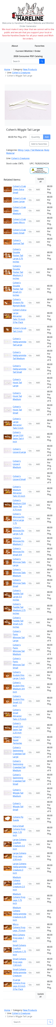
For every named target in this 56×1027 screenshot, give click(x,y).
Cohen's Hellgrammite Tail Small (19, 368)
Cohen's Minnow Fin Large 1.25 (18, 530)
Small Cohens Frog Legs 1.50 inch (19, 962)
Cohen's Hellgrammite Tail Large (19, 341)
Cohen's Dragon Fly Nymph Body (19, 302)
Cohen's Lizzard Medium (17, 464)
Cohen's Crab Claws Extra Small (19, 189)
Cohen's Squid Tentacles (17, 740)
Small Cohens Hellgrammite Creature (19, 972)
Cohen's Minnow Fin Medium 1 (18, 541)
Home (7, 69)
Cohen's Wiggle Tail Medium (18, 792)
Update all (40, 180)
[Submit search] (42, 61)
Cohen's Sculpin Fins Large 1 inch (19, 675)
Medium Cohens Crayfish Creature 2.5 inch (19, 883)
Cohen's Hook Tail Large (17, 382)
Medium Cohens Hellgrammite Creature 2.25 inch (19, 913)
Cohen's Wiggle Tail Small (18, 806)
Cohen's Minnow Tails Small (19, 583)
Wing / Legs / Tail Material (30, 150)
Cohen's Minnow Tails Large (19, 562)
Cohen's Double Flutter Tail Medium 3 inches (18, 272)
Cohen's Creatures (21, 72)
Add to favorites (39, 143)
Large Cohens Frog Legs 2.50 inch (19, 856)
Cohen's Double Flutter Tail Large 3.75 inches (18, 255)
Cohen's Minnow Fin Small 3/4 (18, 551)
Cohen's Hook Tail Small (17, 409)
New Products (30, 69)
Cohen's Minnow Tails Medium (19, 572)
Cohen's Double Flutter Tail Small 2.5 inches (18, 289)
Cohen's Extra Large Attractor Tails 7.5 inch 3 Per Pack (19, 316)
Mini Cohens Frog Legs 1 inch (19, 937)
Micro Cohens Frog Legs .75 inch (19, 927)
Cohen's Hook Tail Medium (17, 396)
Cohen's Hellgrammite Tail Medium (19, 355)
